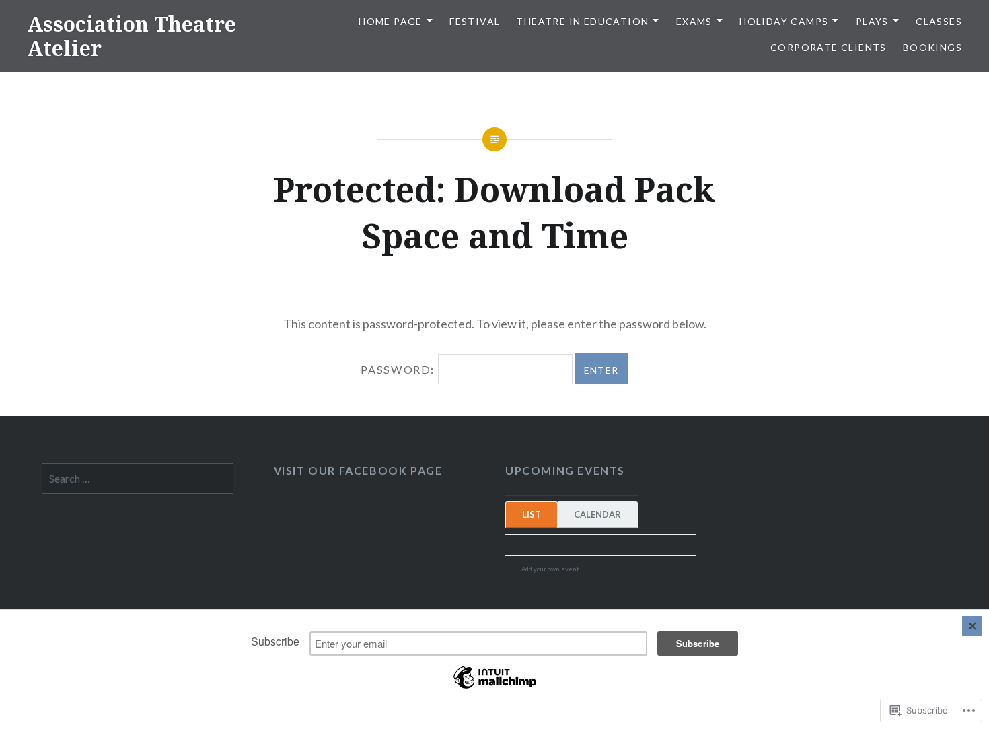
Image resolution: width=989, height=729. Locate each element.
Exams (694, 21)
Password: (399, 369)
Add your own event (544, 569)
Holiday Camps (783, 21)
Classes (939, 21)
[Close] (972, 626)
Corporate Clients (828, 47)
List (531, 514)
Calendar (597, 514)
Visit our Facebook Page (358, 470)
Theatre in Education (582, 21)
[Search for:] (137, 478)
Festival (474, 21)
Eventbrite (608, 571)
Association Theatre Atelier (131, 36)
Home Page (391, 21)
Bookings (932, 47)
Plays (872, 21)
